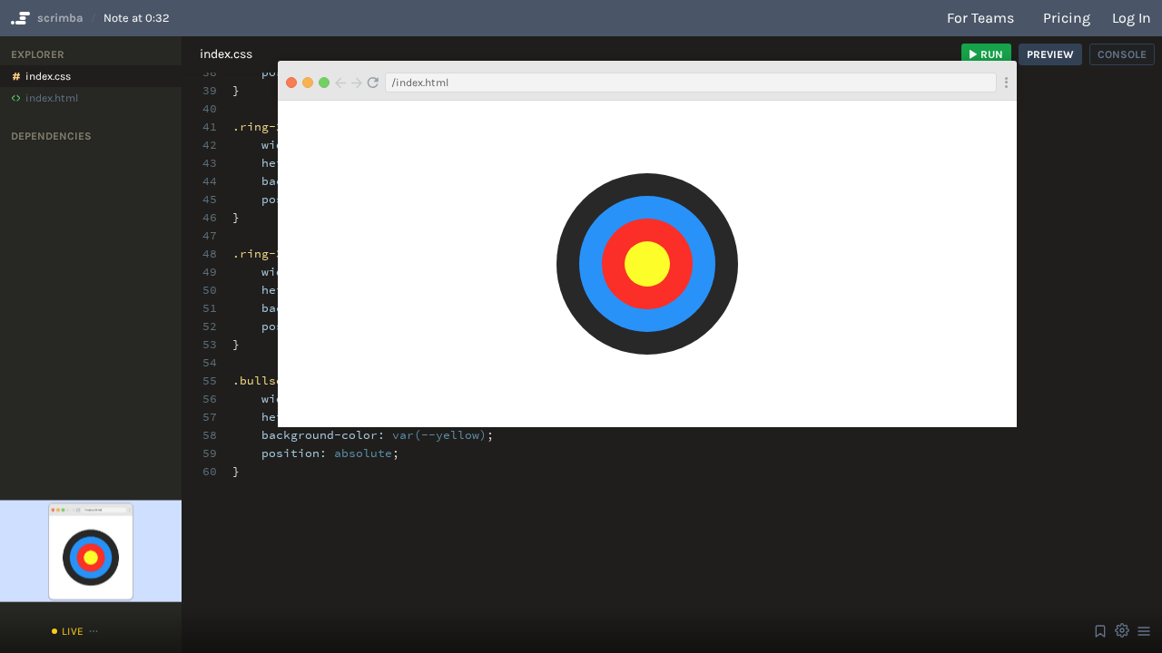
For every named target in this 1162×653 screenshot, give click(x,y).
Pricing (1066, 17)
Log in (1131, 17)
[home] (19, 18)
